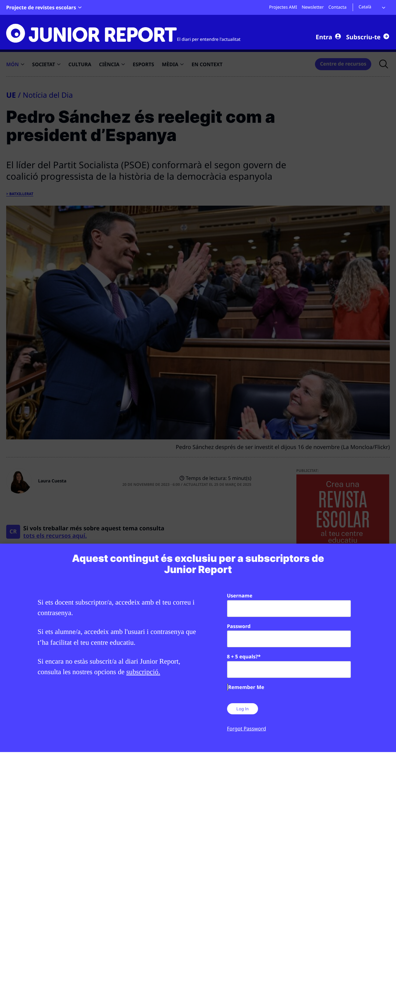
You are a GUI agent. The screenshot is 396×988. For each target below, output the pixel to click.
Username (239, 595)
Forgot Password (246, 728)
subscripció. (143, 672)
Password (239, 626)
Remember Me (246, 687)
